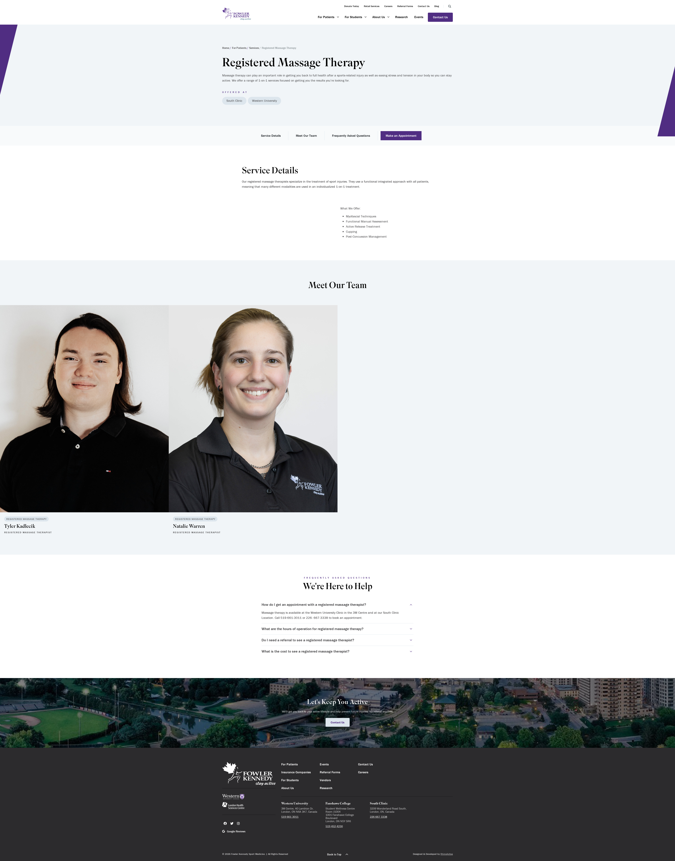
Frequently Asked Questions (351, 136)
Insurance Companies (296, 772)
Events (418, 17)
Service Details (271, 136)
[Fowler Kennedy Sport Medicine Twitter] (232, 823)
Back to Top (334, 854)
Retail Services (371, 6)
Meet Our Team (306, 136)
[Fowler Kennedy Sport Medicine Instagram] (238, 823)
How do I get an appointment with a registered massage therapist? (314, 604)
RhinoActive (447, 854)
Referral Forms (405, 6)
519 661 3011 (289, 816)
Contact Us (423, 6)
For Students (353, 17)
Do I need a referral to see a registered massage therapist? (308, 640)
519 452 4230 (334, 826)
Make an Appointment (401, 136)
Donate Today (351, 6)
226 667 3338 (378, 816)
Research (401, 17)
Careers (388, 6)
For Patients (326, 17)
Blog (436, 6)
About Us (378, 17)
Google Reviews (235, 831)
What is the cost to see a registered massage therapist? (305, 651)
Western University (264, 101)
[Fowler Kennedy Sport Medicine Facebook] (225, 823)
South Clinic (234, 101)
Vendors (325, 780)
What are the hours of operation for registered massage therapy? (313, 629)
